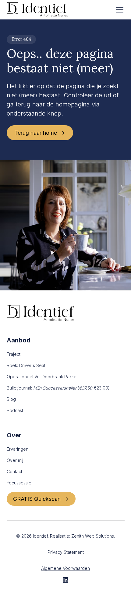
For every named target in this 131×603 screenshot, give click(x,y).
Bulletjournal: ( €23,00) (58, 387)
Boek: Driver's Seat (26, 365)
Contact (14, 471)
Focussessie (19, 482)
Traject (13, 354)
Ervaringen (17, 449)
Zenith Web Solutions (92, 536)
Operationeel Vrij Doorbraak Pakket (42, 376)
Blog (11, 399)
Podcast (15, 410)
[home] (37, 9)
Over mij (15, 460)
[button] (118, 9)
